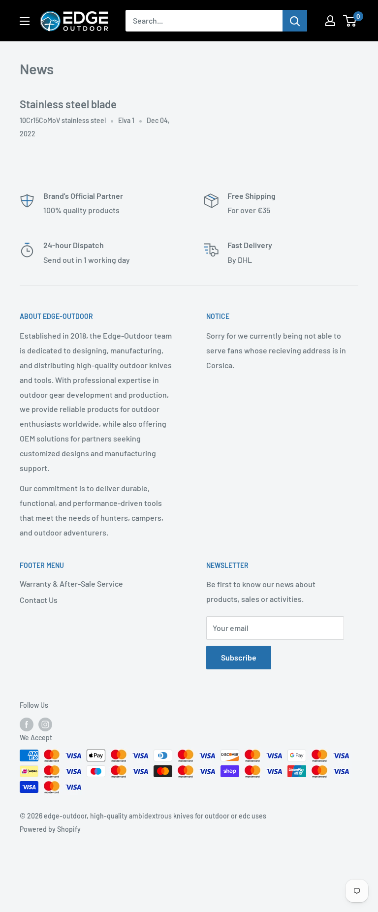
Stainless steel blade (68, 103)
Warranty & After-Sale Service (71, 583)
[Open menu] (25, 21)
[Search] (295, 20)
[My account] (330, 20)
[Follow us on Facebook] (26, 724)
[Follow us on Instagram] (45, 724)
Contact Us (39, 599)
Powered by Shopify (50, 829)
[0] (350, 21)
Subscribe (238, 657)
